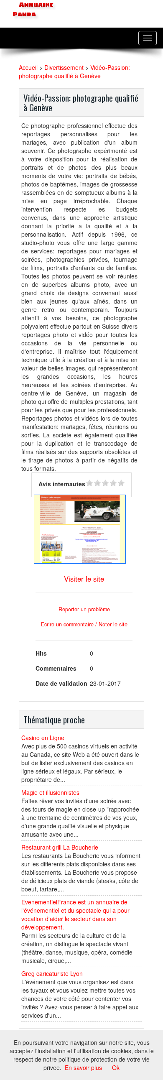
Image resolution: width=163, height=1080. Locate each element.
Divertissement (64, 67)
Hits (41, 653)
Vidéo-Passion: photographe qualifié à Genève (74, 71)
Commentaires (56, 668)
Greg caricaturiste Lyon (52, 973)
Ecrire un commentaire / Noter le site (84, 624)
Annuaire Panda (33, 9)
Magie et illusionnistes (50, 792)
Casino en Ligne (42, 737)
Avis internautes (61, 484)
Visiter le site (84, 579)
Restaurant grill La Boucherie (59, 847)
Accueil (28, 67)
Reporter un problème (84, 609)
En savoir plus (83, 1067)
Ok (116, 1067)
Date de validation (61, 683)
